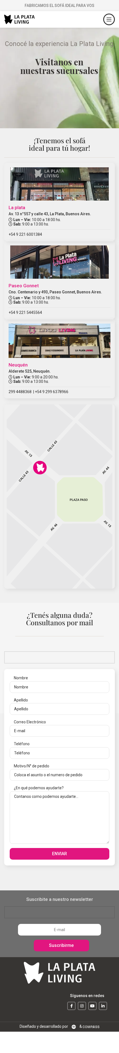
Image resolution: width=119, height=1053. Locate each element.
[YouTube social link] (92, 1006)
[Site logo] (19, 19)
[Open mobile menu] (109, 19)
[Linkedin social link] (103, 1006)
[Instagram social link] (82, 1006)
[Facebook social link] (71, 1006)
